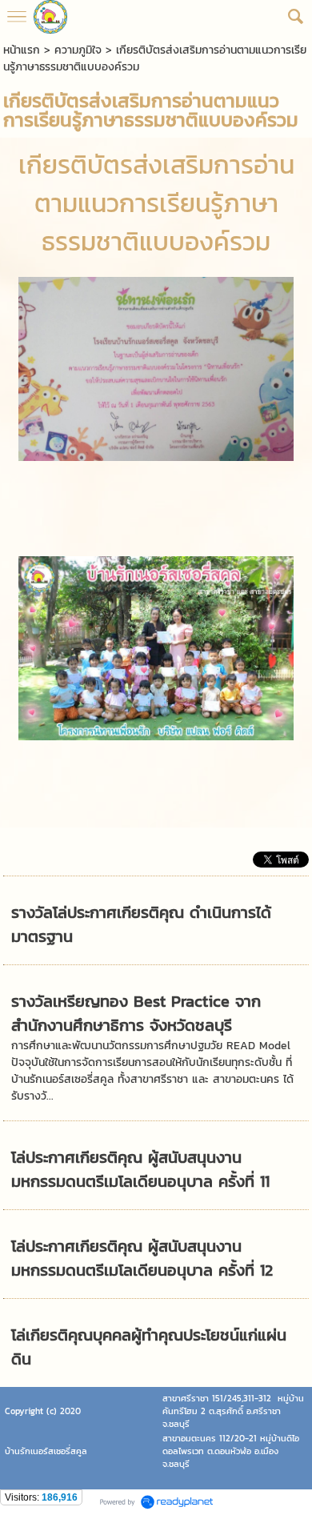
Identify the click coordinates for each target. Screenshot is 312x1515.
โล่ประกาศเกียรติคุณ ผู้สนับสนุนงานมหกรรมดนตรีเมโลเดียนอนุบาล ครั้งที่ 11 (140, 1169)
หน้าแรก (21, 50)
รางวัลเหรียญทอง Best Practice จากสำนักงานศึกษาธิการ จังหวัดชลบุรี (136, 1013)
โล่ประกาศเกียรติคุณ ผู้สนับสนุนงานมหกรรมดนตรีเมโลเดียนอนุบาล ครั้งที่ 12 (142, 1258)
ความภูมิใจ (78, 50)
